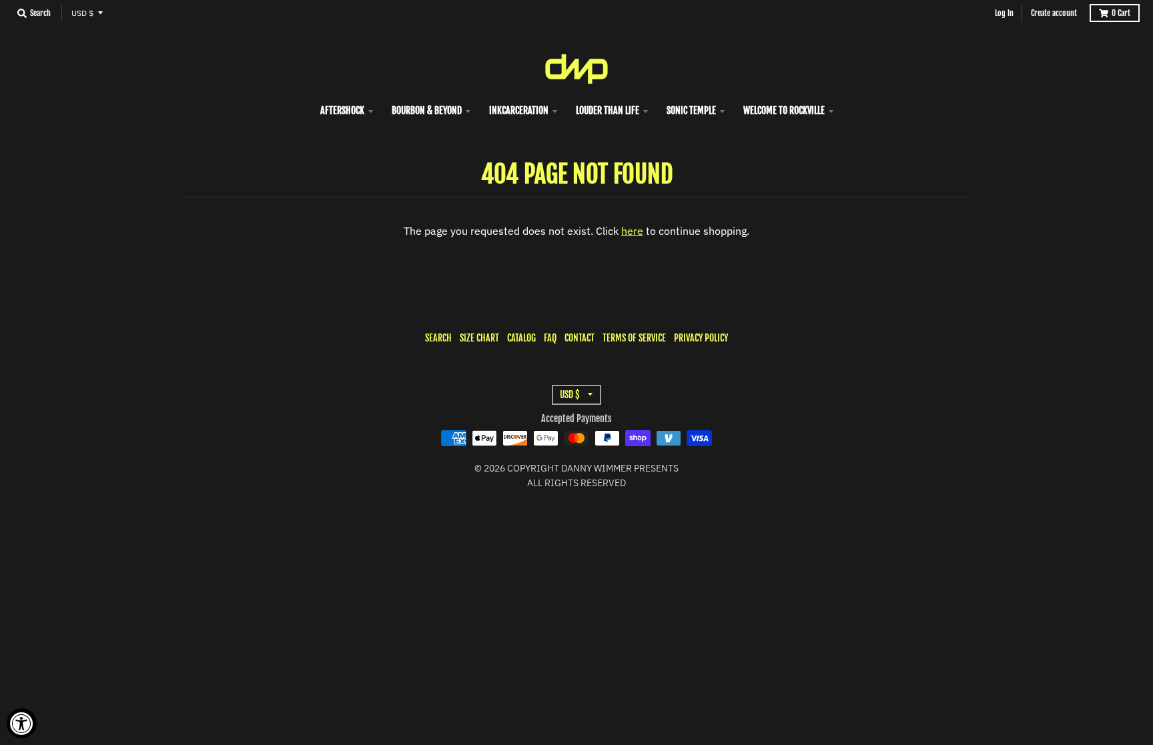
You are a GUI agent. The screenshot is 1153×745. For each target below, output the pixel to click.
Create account (1054, 13)
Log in (1004, 13)
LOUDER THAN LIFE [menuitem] (607, 110)
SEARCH (438, 337)
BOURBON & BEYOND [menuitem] (427, 110)
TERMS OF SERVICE (634, 337)
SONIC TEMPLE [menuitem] (691, 110)
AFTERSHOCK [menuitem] (342, 110)
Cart (1121, 13)
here (632, 230)
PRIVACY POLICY (701, 337)
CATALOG (521, 337)
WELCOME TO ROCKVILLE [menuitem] (784, 110)
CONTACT (579, 337)
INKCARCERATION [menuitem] (518, 110)
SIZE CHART (479, 337)
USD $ (82, 13)
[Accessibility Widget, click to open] (22, 723)
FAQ (550, 337)
